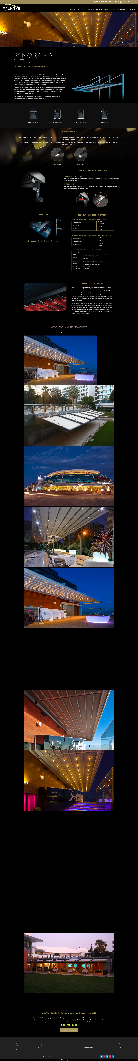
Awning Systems (109, 9)
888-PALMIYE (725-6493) (103, 2)
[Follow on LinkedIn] (113, 1056)
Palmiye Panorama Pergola (69, 28)
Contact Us (132, 9)
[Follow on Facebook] (101, 1056)
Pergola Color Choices (39, 1051)
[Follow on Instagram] (110, 1056)
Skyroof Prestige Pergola (15, 1043)
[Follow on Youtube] (104, 1056)
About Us (73, 9)
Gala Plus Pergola (14, 1051)
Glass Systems (121, 9)
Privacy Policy (48, 1056)
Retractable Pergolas (39, 1043)
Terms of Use (54, 1056)
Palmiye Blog (62, 1051)
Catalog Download (63, 1049)
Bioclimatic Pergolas (39, 1045)
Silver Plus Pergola (14, 1049)
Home (66, 9)
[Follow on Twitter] (107, 1056)
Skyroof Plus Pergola (15, 1045)
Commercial (90, 9)
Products (81, 9)
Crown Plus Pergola (14, 1047)
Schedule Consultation (68, 1030)
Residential (99, 9)
